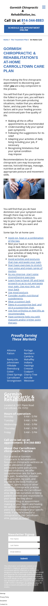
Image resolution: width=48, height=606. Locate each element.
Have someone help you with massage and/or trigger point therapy (24, 319)
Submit (24, 558)
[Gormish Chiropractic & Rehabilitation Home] (24, 9)
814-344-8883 (33, 20)
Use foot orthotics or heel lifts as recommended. (26, 312)
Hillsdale (11, 365)
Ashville (28, 377)
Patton (10, 353)
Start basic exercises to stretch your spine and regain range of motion (25, 268)
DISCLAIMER (27, 578)
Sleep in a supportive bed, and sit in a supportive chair (24, 306)
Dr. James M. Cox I (32, 583)
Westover (29, 380)
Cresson (28, 368)
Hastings (29, 365)
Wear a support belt (19, 301)
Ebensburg (13, 368)
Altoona (11, 350)
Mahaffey (29, 359)
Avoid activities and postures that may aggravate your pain (24, 260)
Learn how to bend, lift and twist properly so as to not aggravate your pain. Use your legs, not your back (26, 285)
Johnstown (13, 362)
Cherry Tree (30, 374)
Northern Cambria (29, 355)
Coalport (29, 371)
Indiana (28, 362)
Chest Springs (14, 374)
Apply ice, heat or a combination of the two (26, 239)
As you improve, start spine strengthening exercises (23, 276)
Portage (28, 350)
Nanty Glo (12, 359)
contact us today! (19, 518)
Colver (10, 371)
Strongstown (14, 380)
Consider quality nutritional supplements (23, 297)
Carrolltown (13, 377)
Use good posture (18, 292)
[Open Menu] (44, 7)
